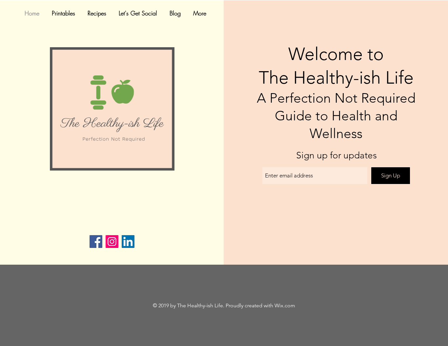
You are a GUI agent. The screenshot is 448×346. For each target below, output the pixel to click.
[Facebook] (96, 241)
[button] (98, 13)
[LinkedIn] (128, 241)
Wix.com (285, 305)
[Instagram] (112, 241)
